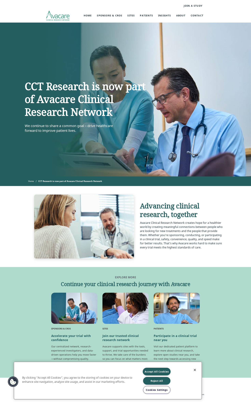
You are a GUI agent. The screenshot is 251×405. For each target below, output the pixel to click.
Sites (131, 15)
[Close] (195, 370)
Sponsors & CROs (109, 15)
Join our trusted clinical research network (120, 338)
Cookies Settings (157, 389)
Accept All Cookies (157, 371)
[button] (13, 381)
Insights (164, 15)
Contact (197, 15)
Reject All (157, 380)
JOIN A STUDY (193, 5)
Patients (146, 15)
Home (88, 15)
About (181, 15)
